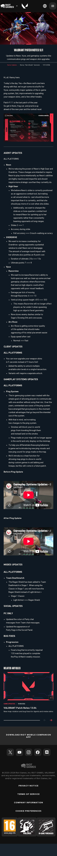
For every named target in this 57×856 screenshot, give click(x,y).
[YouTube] (19, 752)
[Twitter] (10, 752)
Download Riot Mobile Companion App (28, 735)
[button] (12, 65)
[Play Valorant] (24, 6)
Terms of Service (28, 794)
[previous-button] (44, 720)
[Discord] (47, 752)
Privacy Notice (29, 785)
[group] (28, 693)
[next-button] (50, 720)
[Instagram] (28, 752)
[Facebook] (38, 752)
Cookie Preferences (28, 811)
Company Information (28, 802)
